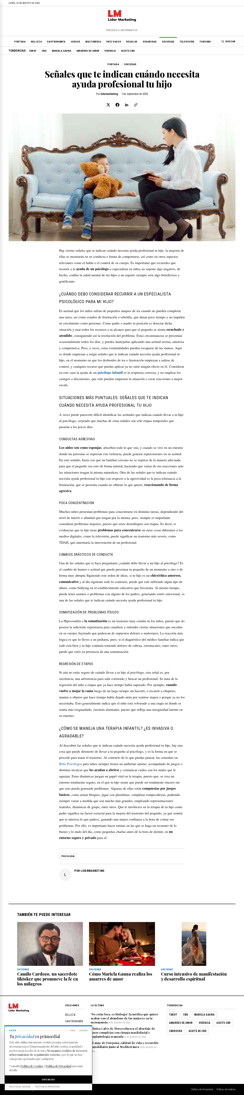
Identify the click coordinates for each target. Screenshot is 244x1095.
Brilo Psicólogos (70, 763)
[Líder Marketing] (122, 20)
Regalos (131, 41)
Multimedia (93, 41)
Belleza (36, 41)
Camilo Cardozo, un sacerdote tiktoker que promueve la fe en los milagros (47, 979)
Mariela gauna (61, 50)
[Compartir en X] (108, 104)
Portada (20, 41)
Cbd (44, 50)
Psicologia (68, 856)
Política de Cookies (226, 1089)
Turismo (205, 41)
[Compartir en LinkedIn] (126, 104)
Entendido (48, 1079)
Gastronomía (56, 41)
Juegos (75, 41)
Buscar (230, 41)
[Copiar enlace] (135, 104)
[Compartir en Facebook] (117, 104)
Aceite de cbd (197, 1031)
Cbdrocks (175, 1031)
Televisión (187, 41)
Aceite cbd (128, 50)
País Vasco (113, 41)
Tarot (33, 50)
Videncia (110, 50)
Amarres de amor (87, 50)
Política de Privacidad (202, 1089)
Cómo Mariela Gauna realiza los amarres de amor (120, 976)
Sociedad (168, 41)
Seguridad (150, 41)
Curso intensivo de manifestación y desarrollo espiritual (194, 976)
